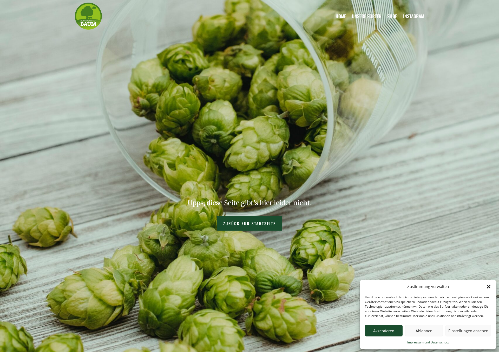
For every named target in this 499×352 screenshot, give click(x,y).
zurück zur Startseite (249, 223)
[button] (488, 286)
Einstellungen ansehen (468, 330)
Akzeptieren (383, 330)
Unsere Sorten (367, 16)
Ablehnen (424, 330)
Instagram (413, 16)
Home (341, 16)
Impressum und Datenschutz (428, 342)
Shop (392, 16)
